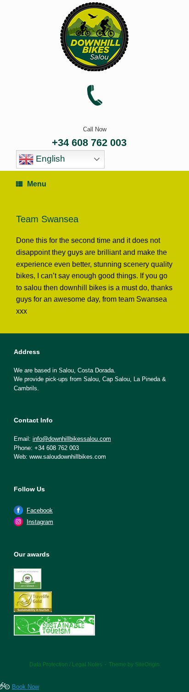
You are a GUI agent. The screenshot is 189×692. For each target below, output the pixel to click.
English (49, 158)
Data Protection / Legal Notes (65, 664)
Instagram (40, 521)
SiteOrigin (147, 664)
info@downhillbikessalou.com (72, 438)
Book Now (25, 686)
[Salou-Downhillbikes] (94, 36)
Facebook (40, 510)
